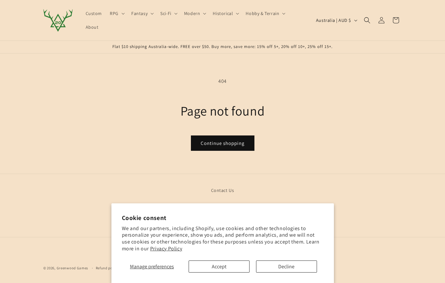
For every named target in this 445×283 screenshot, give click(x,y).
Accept (219, 266)
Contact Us (222, 190)
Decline (286, 266)
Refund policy (107, 267)
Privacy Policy (166, 248)
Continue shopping (223, 143)
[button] (116, 13)
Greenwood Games (73, 268)
